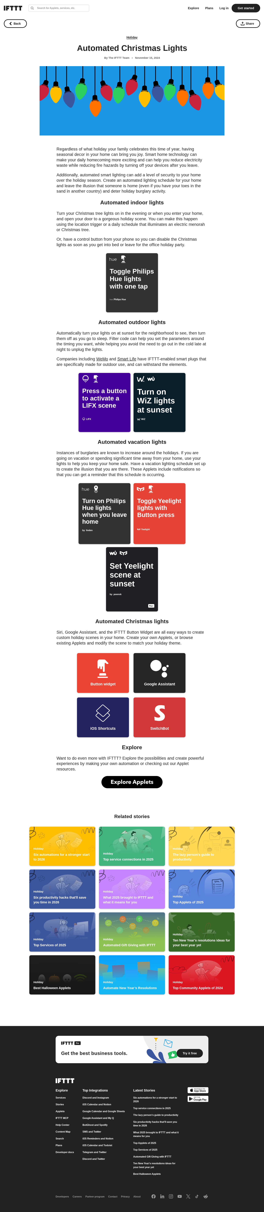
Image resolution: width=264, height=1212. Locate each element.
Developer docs (65, 1152)
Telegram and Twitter (94, 1152)
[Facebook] (153, 1196)
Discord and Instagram (95, 1097)
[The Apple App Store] (198, 1090)
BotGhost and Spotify (95, 1125)
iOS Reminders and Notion (97, 1138)
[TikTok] (197, 1196)
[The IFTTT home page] (13, 8)
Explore (193, 8)
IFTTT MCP (62, 1118)
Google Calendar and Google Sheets (103, 1111)
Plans (209, 8)
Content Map (63, 1131)
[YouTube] (179, 1196)
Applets (60, 1111)
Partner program (95, 1196)
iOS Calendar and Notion (96, 1104)
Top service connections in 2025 (152, 1108)
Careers (77, 1196)
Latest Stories (144, 1090)
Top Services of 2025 (145, 1149)
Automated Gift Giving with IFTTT (152, 1156)
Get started (246, 8)
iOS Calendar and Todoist (97, 1145)
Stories (60, 1104)
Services (61, 1097)
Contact (112, 1196)
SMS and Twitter (91, 1131)
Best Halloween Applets (147, 1174)
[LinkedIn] (162, 1196)
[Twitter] (188, 1196)
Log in (224, 8)
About (137, 1196)
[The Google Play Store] (198, 1099)
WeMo (102, 359)
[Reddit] (205, 1196)
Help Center (62, 1125)
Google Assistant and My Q (98, 1118)
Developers (62, 1196)
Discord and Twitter (93, 1159)
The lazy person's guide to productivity (155, 1115)
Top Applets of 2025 (144, 1143)
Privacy (125, 1196)
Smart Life (126, 359)
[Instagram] (171, 1196)
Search (60, 1138)
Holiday (132, 37)
